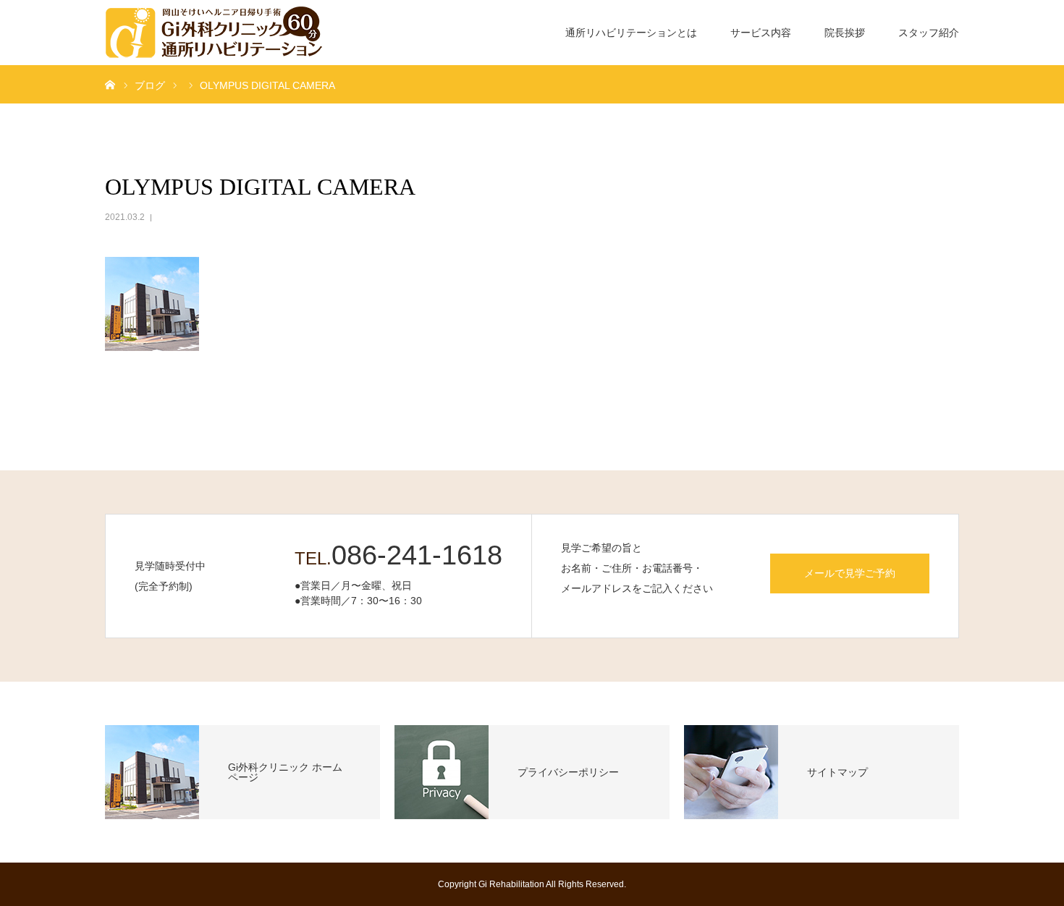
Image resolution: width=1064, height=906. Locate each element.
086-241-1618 (417, 555)
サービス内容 (760, 32)
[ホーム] (110, 83)
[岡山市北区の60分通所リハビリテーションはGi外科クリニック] (213, 33)
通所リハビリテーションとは (631, 32)
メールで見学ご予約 (849, 573)
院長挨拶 (844, 32)
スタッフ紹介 (928, 32)
